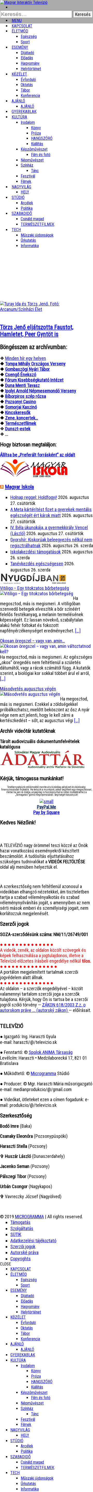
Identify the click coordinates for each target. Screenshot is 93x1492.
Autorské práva (24, 1252)
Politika (27, 1451)
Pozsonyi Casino (20, 401)
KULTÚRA (19, 117)
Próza (36, 133)
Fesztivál (28, 1419)
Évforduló (28, 79)
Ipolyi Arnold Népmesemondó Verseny (40, 390)
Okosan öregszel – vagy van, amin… (32, 640)
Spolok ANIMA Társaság (51, 1052)
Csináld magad (32, 218)
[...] (78, 630)
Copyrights (20, 1258)
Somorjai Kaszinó (21, 407)
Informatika (30, 245)
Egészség (29, 1279)
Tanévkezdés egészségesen (36, 563)
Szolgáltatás (21, 1228)
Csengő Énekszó (20, 374)
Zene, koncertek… (21, 418)
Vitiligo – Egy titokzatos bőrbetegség (34, 588)
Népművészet (32, 160)
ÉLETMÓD (20, 31)
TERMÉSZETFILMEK (37, 224)
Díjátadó (27, 52)
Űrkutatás (28, 240)
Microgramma (43, 1073)
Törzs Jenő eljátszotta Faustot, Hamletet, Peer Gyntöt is (36, 331)
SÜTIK (15, 1234)
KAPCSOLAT (20, 1269)
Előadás (27, 57)
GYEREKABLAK (22, 1354)
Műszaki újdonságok (37, 235)
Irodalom (28, 122)
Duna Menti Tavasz (22, 385)
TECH (16, 229)
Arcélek (27, 1445)
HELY (25, 1435)
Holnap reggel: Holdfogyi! (33, 497)
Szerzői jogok (22, 1246)
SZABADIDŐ (22, 213)
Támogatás (20, 1222)
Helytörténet (31, 68)
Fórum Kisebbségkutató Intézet (34, 380)
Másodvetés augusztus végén (28, 688)
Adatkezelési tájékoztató (33, 1240)
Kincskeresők (17, 412)
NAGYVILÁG (20, 1430)
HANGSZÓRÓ (41, 138)
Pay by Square (46, 812)
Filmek (26, 1424)
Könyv (36, 127)
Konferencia (30, 95)
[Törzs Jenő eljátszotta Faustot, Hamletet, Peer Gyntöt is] (46, 309)
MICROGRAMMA (29, 1216)
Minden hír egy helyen (25, 358)
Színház (27, 165)
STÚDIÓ (18, 197)
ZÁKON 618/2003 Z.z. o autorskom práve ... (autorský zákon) (43, 1007)
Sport (25, 1285)
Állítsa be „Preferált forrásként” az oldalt (37, 454)
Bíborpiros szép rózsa (25, 396)
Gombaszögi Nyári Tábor (27, 369)
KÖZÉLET (19, 74)
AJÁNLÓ (17, 1344)
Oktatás (27, 84)
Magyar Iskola (19, 487)
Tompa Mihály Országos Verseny (35, 363)
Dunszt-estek (17, 428)
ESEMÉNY (20, 47)
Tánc (35, 170)
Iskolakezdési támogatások (35, 551)
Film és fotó (40, 154)
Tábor (25, 1333)
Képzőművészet (34, 149)
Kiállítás (37, 143)
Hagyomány (30, 63)
